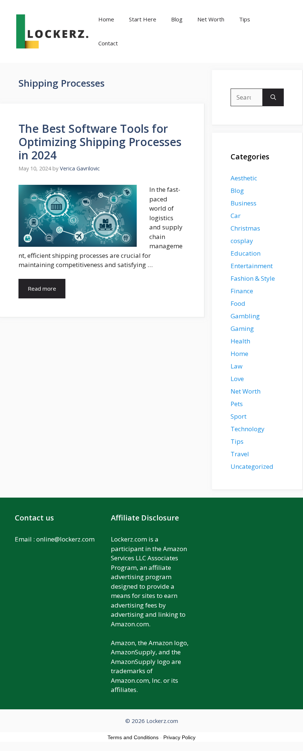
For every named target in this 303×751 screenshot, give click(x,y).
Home (106, 19)
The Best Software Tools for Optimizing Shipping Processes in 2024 (99, 142)
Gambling (245, 316)
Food (238, 303)
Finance (242, 291)
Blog (177, 19)
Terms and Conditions (133, 737)
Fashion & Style (253, 278)
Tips (244, 19)
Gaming (242, 328)
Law (236, 366)
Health (240, 341)
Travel (240, 454)
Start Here (142, 19)
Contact (108, 43)
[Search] (273, 97)
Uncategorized (252, 466)
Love (237, 378)
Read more (42, 288)
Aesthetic (244, 178)
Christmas (245, 228)
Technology (248, 429)
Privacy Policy (179, 737)
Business (243, 203)
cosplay (242, 240)
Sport (238, 416)
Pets (237, 403)
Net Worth (210, 19)
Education (246, 253)
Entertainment (252, 266)
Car (236, 215)
